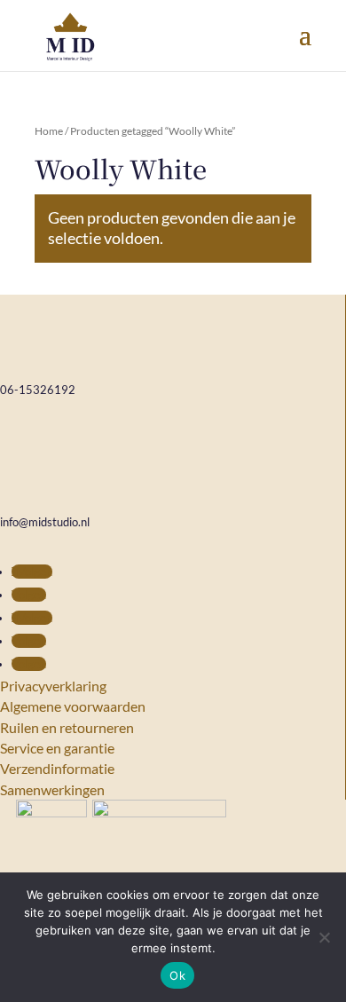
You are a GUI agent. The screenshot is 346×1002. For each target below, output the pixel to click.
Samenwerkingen (52, 789)
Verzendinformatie (57, 768)
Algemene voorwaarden (72, 706)
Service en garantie (57, 747)
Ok (177, 975)
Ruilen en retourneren (67, 727)
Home (49, 131)
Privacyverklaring (53, 685)
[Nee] (324, 937)
